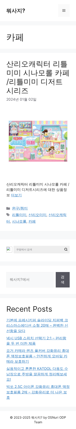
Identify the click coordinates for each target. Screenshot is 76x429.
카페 (32, 221)
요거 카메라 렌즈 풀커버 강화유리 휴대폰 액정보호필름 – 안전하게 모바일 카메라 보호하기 (37, 356)
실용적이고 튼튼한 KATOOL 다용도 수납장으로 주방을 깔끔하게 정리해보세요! (37, 374)
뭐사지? (15, 10)
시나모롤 (19, 221)
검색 (62, 280)
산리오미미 (37, 215)
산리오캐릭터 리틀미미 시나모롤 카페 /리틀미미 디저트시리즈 (38, 77)
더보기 (16, 195)
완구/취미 (20, 208)
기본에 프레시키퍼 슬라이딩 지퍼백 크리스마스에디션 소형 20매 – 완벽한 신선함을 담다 (37, 325)
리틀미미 (19, 215)
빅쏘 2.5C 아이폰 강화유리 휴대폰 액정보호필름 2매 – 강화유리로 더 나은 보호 (38, 392)
